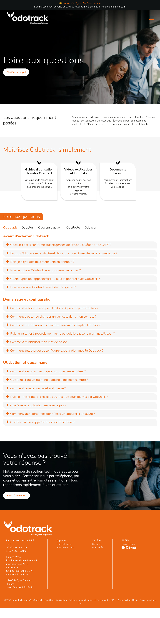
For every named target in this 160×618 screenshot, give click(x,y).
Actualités (97, 547)
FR (123, 540)
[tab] (10, 227)
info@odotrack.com (16, 547)
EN (127, 540)
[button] (80, 244)
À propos (62, 540)
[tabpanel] (80, 330)
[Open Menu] (151, 18)
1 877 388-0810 (16, 551)
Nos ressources (65, 547)
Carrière (96, 540)
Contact (96, 544)
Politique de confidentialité (82, 600)
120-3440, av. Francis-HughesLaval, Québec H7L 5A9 (19, 584)
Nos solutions (64, 544)
